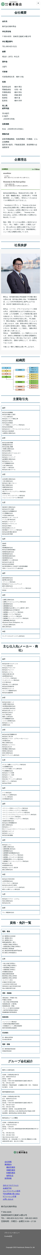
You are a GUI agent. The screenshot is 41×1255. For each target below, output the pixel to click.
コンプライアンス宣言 (11, 1191)
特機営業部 (10, 1173)
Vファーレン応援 (9, 1196)
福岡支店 (9, 1176)
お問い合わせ (8, 1199)
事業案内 (8, 1164)
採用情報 (8, 1178)
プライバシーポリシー (12, 1233)
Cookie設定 (8, 1236)
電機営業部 (10, 1170)
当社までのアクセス (11, 1185)
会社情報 (8, 1162)
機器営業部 (10, 1167)
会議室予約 (7, 1188)
